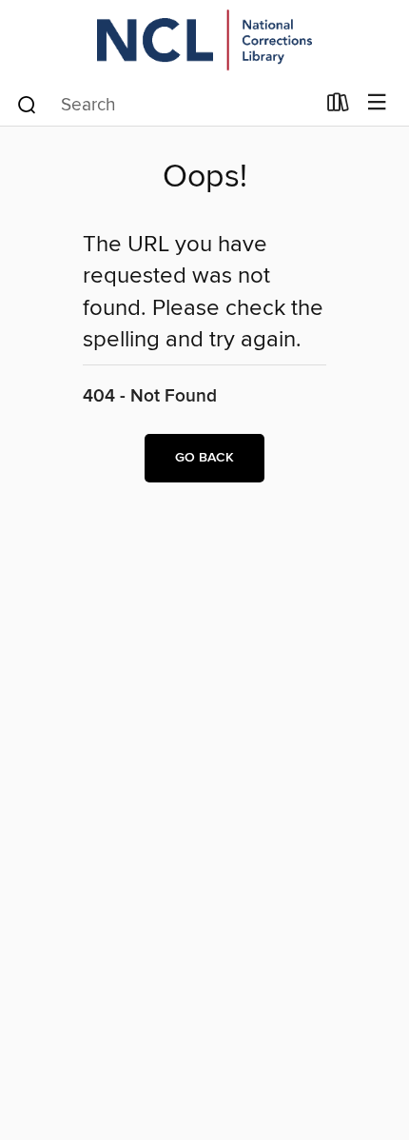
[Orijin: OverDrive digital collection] (204, 40)
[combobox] (165, 105)
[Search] (27, 103)
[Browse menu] (377, 103)
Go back (204, 457)
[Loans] (338, 106)
